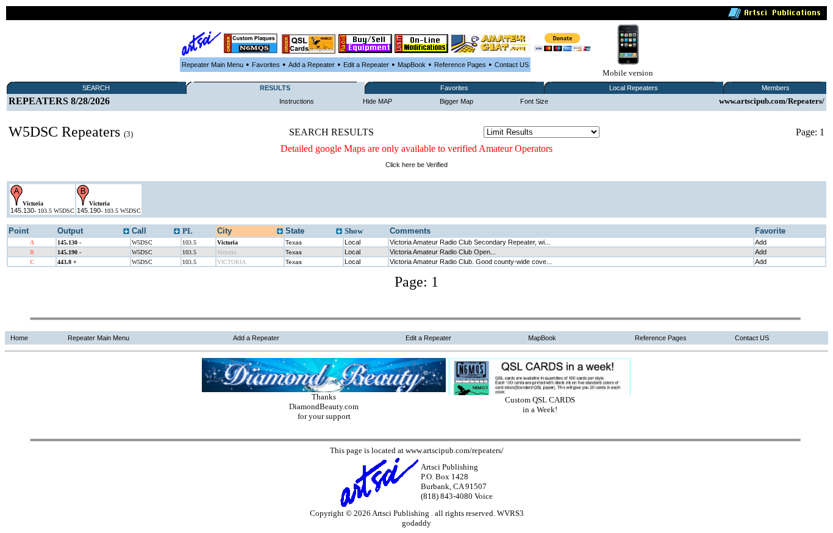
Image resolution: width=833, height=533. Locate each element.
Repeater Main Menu (212, 64)
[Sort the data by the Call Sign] (177, 231)
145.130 (22, 210)
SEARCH (96, 87)
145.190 (89, 210)
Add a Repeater (311, 64)
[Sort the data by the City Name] (280, 231)
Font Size (534, 101)
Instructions (296, 101)
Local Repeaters (633, 87)
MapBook (412, 64)
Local (352, 242)
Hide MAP (377, 101)
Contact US (512, 64)
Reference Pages (460, 64)
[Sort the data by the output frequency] (126, 231)
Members (776, 87)
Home (19, 338)
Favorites (266, 64)
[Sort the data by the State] (339, 231)
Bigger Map (456, 101)
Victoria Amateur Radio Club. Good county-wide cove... (471, 261)
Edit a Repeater (366, 64)
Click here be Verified (416, 164)
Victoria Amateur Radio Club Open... (443, 252)
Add (761, 242)
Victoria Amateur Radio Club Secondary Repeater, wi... (470, 242)
